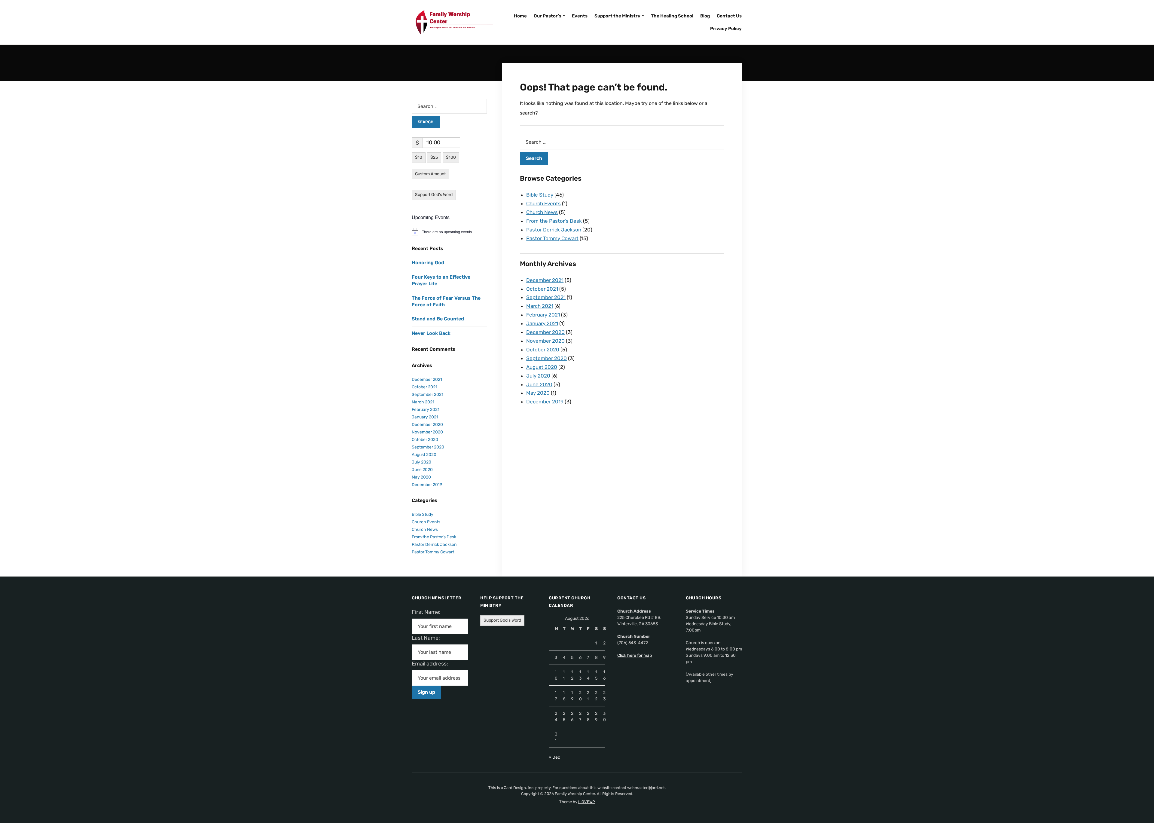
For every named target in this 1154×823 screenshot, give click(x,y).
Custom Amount (430, 173)
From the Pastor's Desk (554, 221)
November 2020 (545, 341)
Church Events (543, 203)
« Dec (554, 757)
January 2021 (542, 323)
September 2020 (546, 358)
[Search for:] (622, 142)
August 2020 (541, 367)
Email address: (432, 663)
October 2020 (542, 350)
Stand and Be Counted (438, 319)
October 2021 (542, 289)
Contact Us (729, 16)
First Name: (428, 612)
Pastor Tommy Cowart (552, 238)
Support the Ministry (617, 16)
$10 (418, 157)
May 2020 (538, 393)
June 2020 (539, 384)
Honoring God (428, 262)
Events (580, 16)
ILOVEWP (586, 802)
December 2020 (545, 332)
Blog (705, 16)
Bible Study (539, 195)
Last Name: (428, 638)
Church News (542, 212)
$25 (434, 157)
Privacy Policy (726, 28)
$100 (451, 157)
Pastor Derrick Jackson (553, 230)
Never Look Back (431, 333)
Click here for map (634, 655)
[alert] (449, 231)
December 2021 (544, 280)
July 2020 (538, 376)
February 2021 (543, 315)
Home (520, 16)
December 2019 (544, 402)
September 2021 (546, 297)
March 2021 (539, 306)
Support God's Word (434, 194)
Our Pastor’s (547, 16)
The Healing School (672, 16)
